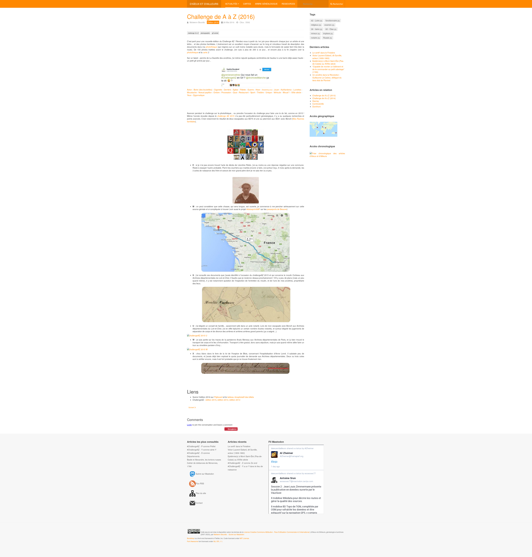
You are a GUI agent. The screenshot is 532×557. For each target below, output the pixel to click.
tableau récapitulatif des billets (240, 397)
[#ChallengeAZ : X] (245, 368)
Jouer (277, 89)
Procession (226, 92)
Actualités (231, 3)
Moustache (192, 92)
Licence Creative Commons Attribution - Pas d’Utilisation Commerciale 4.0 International (277, 532)
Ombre (216, 92)
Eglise (236, 89)
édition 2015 (210, 399)
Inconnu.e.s (267, 89)
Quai (235, 92)
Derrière (228, 89)
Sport (253, 92)
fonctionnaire (331, 20)
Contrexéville (318, 103)
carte (205, 52)
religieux (314, 24)
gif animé (215, 33)
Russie (326, 37)
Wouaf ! (286, 92)
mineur (314, 33)
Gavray (315, 101)
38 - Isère (315, 29)
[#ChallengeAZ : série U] (245, 335)
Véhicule (278, 92)
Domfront (316, 106)
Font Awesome (192, 541)
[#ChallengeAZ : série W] (245, 349)
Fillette (243, 89)
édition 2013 (234, 399)
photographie (205, 33)
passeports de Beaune (277, 209)
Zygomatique (198, 95)
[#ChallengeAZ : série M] (245, 242)
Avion (189, 89)
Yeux (189, 95)
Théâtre (260, 92)
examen (328, 24)
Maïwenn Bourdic (220, 534)
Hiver (258, 89)
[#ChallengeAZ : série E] (245, 190)
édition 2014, (223, 399)
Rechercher (337, 3)
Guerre (251, 89)
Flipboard (218, 397)
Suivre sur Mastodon (236, 534)
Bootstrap (190, 538)
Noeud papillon (205, 92)
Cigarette (218, 89)
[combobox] (312, 4)
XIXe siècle (296, 92)
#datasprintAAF (253, 209)
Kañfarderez (286, 89)
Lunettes (297, 89)
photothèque (212, 46)
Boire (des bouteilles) (203, 89)
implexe (326, 33)
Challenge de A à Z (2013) (324, 95)
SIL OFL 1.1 (217, 541)
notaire (314, 37)
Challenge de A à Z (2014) (324, 98)
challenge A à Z (193, 33)
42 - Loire (315, 20)
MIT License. (244, 538)
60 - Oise (330, 29)
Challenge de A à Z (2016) (221, 16)
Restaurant (244, 92)
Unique (269, 92)
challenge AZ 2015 (226, 116)
